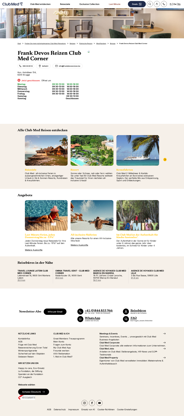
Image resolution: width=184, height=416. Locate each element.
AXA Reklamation (61, 353)
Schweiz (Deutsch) (31, 392)
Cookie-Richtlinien (106, 409)
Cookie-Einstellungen (127, 409)
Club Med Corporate (110, 343)
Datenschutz (60, 409)
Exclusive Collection (89, 4)
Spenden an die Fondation (30, 374)
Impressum (73, 409)
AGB (20, 341)
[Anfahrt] (127, 52)
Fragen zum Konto (62, 344)
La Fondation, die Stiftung (30, 371)
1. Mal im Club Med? (62, 356)
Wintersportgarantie (27, 350)
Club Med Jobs (107, 349)
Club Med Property (109, 358)
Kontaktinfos (24, 338)
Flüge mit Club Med (27, 344)
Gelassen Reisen (26, 356)
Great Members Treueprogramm (68, 338)
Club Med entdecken (40, 4)
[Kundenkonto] (157, 4)
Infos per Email (55, 311)
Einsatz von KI (88, 409)
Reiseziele (65, 4)
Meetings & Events (109, 334)
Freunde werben (61, 350)
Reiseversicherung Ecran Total (32, 347)
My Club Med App (62, 347)
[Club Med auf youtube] (100, 403)
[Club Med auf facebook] (92, 403)
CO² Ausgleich (25, 377)
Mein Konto (58, 341)
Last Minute (114, 4)
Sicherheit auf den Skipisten (31, 353)
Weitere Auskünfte (33, 250)
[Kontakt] (164, 4)
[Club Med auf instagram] (84, 403)
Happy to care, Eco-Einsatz (31, 368)
